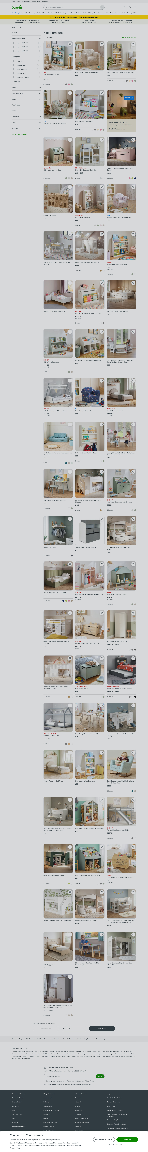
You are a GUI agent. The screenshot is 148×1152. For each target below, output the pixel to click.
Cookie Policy (73, 1145)
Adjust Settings (115, 1144)
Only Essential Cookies (104, 1139)
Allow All (127, 1139)
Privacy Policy (15, 1148)
